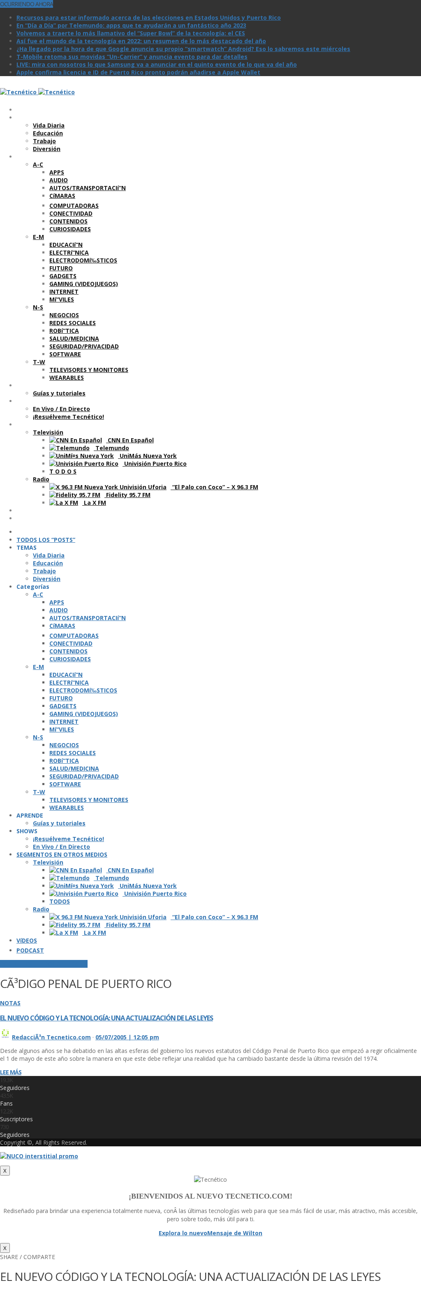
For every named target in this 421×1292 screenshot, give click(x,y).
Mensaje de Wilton (234, 1233)
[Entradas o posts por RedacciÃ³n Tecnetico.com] (5, 1037)
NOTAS (10, 1003)
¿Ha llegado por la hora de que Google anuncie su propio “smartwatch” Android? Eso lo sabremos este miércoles (183, 49)
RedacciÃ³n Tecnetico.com (51, 1037)
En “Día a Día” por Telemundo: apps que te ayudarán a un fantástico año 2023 (131, 25)
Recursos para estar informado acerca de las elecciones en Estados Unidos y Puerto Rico (148, 17)
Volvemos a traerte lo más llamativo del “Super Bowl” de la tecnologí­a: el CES (130, 33)
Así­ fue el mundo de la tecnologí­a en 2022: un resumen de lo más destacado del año (141, 41)
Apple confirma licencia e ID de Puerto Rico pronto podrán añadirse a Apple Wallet (138, 72)
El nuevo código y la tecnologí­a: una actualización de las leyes (106, 1017)
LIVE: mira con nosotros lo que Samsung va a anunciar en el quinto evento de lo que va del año (156, 64)
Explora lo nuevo (183, 1233)
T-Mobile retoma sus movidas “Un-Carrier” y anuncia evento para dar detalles (132, 56)
